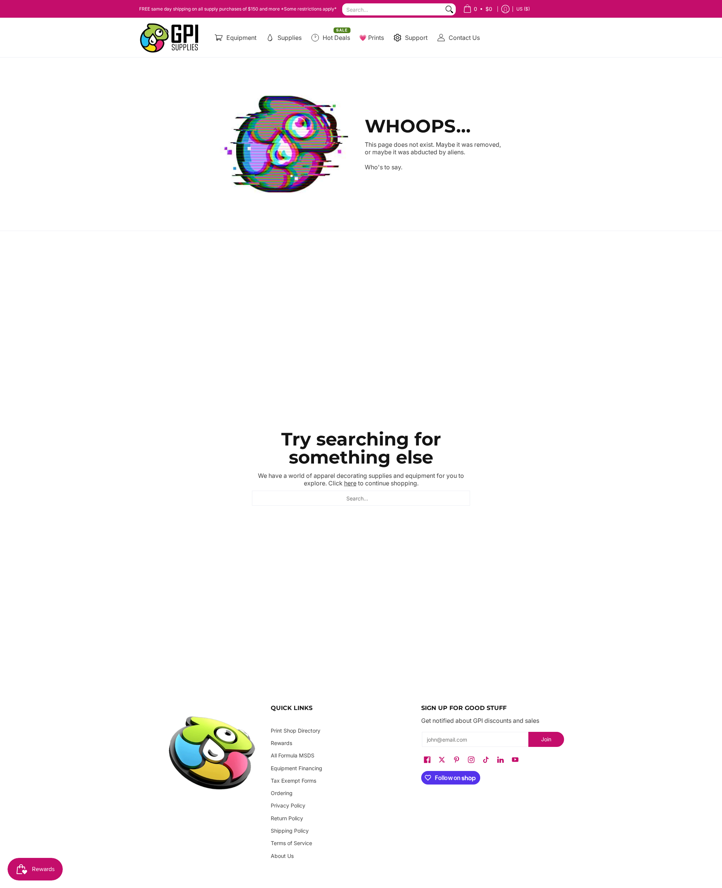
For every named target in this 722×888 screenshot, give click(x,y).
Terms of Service (291, 843)
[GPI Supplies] (171, 37)
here (350, 483)
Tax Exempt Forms (293, 780)
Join (546, 739)
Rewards (281, 743)
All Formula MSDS (292, 755)
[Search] (449, 9)
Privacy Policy (288, 805)
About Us (282, 856)
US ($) (523, 9)
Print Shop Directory (295, 730)
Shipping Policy (290, 830)
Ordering (282, 793)
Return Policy (287, 818)
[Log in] (505, 9)
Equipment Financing (296, 768)
